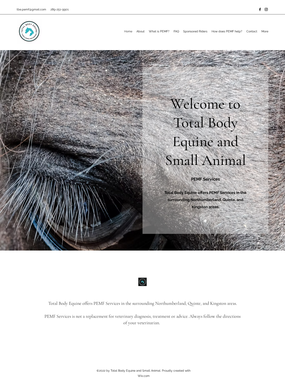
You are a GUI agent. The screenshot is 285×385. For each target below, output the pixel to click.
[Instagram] (266, 9)
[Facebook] (260, 9)
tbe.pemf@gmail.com (31, 9)
